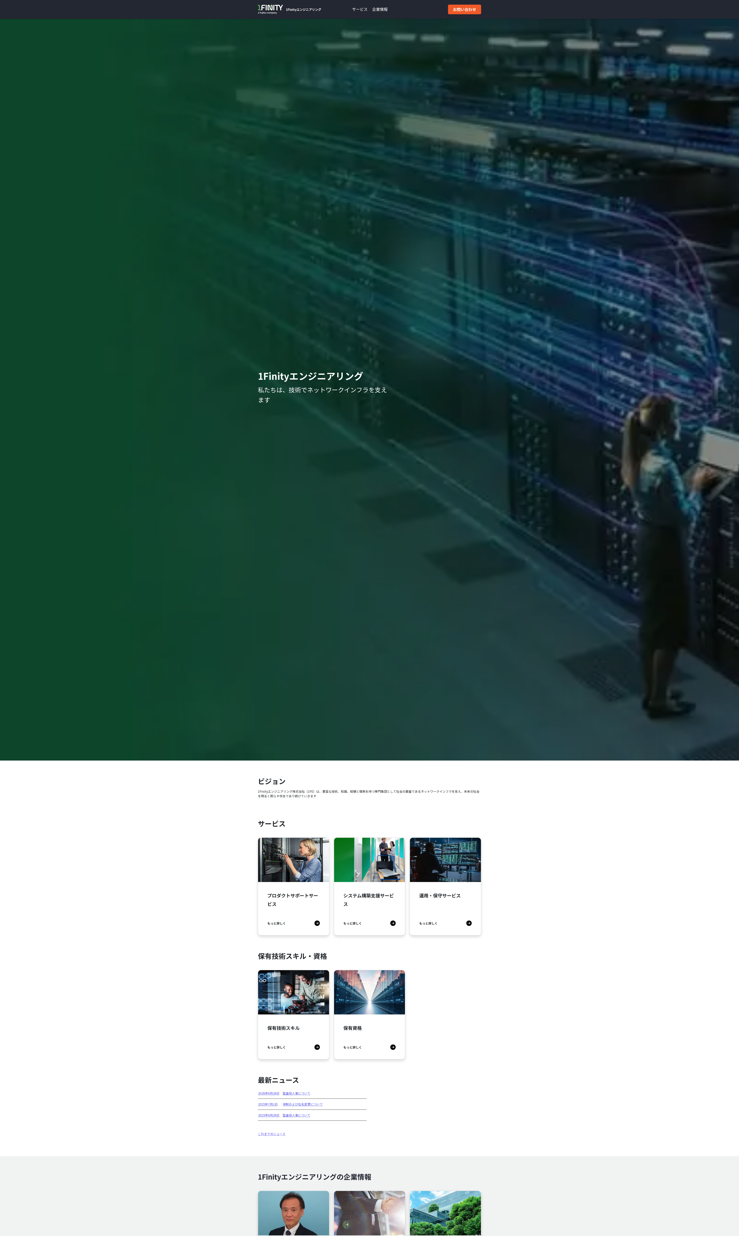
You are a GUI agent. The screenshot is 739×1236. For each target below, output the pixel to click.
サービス (360, 9)
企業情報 (380, 9)
